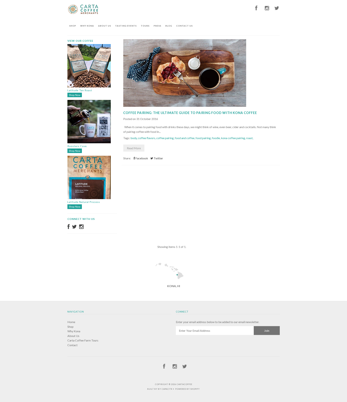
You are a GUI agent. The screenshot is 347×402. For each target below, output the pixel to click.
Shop (72, 25)
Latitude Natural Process (83, 201)
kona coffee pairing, (233, 138)
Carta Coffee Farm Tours (82, 340)
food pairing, (204, 138)
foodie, (216, 138)
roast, (249, 138)
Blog (168, 25)
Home (71, 322)
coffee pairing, (165, 138)
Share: (127, 158)
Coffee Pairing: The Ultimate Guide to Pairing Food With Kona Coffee (190, 113)
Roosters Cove (77, 146)
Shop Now (74, 94)
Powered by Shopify (187, 389)
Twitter (158, 158)
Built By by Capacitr (159, 389)
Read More (134, 148)
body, (134, 138)
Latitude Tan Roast (79, 90)
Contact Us (184, 25)
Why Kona (87, 25)
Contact (72, 345)
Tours (145, 25)
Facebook (141, 158)
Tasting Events (126, 25)
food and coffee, (185, 138)
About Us (104, 25)
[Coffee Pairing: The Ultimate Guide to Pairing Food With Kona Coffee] (184, 105)
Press (157, 25)
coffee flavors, (147, 138)
